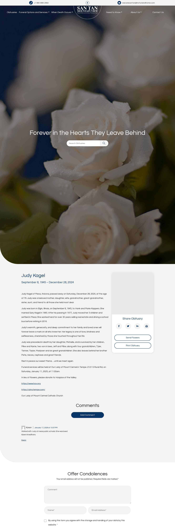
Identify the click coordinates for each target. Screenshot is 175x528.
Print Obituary (133, 345)
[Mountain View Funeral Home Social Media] (87, 3)
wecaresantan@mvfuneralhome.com (138, 3)
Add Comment (87, 415)
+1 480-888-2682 (41, 3)
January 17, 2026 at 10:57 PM (46, 428)
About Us (135, 12)
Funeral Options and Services (33, 12)
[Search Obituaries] (104, 143)
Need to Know (113, 12)
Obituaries (12, 12)
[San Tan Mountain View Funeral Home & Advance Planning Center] (87, 12)
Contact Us (158, 12)
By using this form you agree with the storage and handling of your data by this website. (86, 522)
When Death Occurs (61, 12)
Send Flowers (133, 338)
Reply (23, 440)
